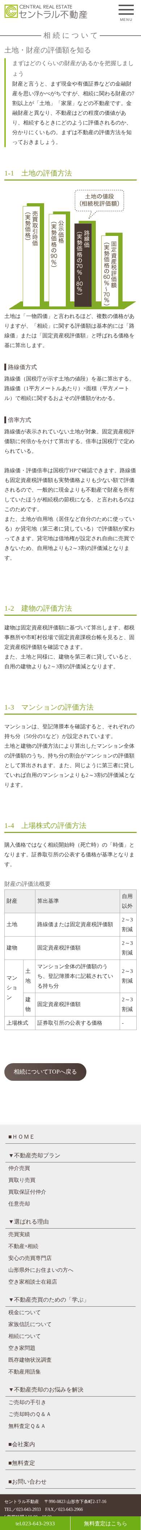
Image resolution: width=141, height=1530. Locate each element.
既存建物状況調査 (30, 1360)
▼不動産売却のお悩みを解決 (46, 1389)
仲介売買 (19, 1168)
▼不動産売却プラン (34, 1155)
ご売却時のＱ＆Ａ (29, 1414)
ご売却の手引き (27, 1402)
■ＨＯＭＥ (21, 1137)
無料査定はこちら (105, 1523)
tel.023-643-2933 (35, 1523)
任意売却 (19, 1204)
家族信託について (30, 1324)
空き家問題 (21, 1348)
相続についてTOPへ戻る (45, 1072)
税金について (24, 1312)
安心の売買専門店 (30, 1258)
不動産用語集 (24, 1372)
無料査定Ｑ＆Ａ (27, 1426)
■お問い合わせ (27, 1482)
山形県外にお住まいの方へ (40, 1270)
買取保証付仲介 (27, 1192)
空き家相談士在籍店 (32, 1282)
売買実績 (19, 1234)
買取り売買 (21, 1180)
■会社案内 (21, 1444)
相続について (24, 1336)
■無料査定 (21, 1463)
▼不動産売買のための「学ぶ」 (48, 1300)
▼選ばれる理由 (28, 1222)
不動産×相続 (23, 1246)
